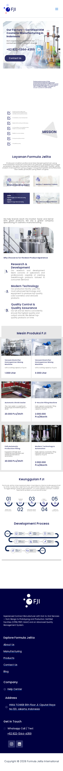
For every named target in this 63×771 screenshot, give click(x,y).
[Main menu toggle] (56, 9)
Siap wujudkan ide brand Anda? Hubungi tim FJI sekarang (32, 575)
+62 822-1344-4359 (19, 733)
